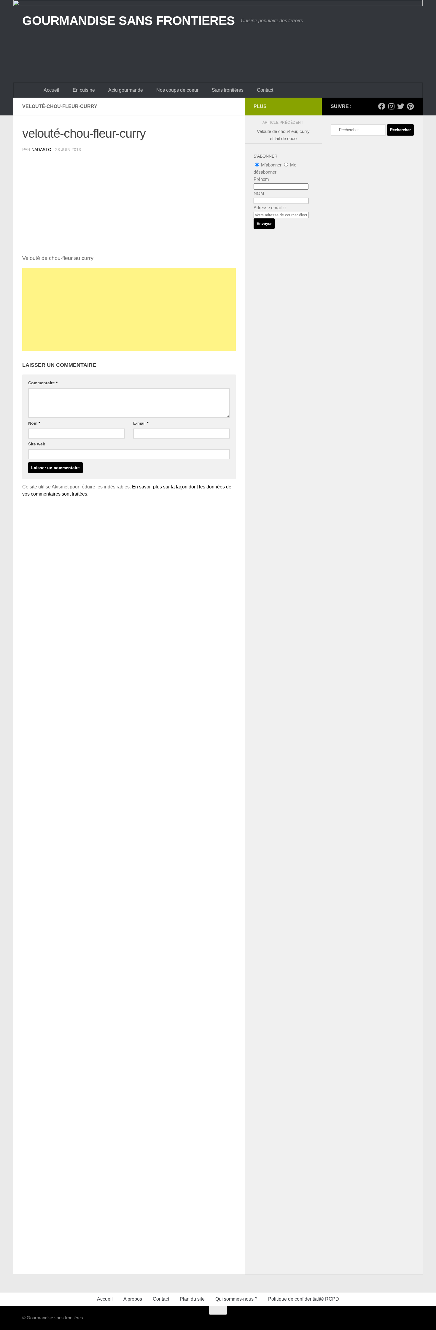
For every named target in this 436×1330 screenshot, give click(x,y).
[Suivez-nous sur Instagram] (391, 106)
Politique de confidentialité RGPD (303, 1299)
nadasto (41, 149)
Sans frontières (228, 90)
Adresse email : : (270, 207)
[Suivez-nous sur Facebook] (381, 106)
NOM (259, 193)
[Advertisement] (129, 309)
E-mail (140, 423)
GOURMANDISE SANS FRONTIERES (128, 21)
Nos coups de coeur (177, 90)
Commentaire (43, 382)
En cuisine (84, 90)
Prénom (261, 179)
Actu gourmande (125, 90)
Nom (34, 423)
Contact (265, 90)
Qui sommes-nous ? (236, 1299)
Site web (36, 444)
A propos (132, 1299)
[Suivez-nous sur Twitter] (400, 106)
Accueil (51, 90)
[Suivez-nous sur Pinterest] (410, 106)
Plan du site (192, 1299)
